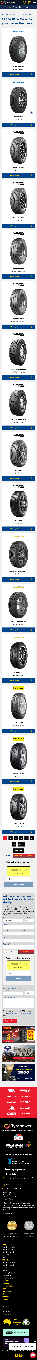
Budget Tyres (6, 1311)
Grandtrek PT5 (18, 824)
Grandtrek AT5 (18, 773)
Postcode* (6, 944)
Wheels (5, 1260)
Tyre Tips (5, 1257)
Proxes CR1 (18, 117)
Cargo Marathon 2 (18, 622)
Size (4, 918)
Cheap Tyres (6, 1314)
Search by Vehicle (8, 1247)
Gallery (5, 1296)
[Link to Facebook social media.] (16, 1355)
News (4, 1294)
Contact (5, 1283)
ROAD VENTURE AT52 (18, 369)
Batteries (5, 1270)
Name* (5, 924)
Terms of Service (26, 1013)
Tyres (4, 1244)
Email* (5, 937)
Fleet (4, 1288)
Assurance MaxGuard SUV (18, 571)
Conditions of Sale (26, 1350)
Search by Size (7, 1250)
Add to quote (14, 74)
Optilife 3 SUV (18, 672)
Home (5, 14)
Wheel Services (7, 1278)
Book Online (7, 1286)
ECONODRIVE (18, 723)
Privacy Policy (12, 1013)
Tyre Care (5, 1255)
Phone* (14, 931)
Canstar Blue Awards (9, 1309)
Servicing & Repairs (9, 1273)
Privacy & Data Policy (14, 1350)
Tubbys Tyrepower (20, 7)
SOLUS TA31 (19, 521)
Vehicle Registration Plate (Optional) (11, 989)
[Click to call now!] (25, 2)
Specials (5, 1281)
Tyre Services (6, 1275)
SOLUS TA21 (19, 470)
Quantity (27, 918)
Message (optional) (9, 997)
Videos (5, 1299)
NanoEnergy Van (18, 66)
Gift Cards (6, 1291)
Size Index (5, 1306)
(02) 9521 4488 (12, 1184)
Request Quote (10, 1021)
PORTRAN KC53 (18, 268)
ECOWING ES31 (18, 167)
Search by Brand (8, 1252)
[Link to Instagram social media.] (20, 1355)
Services (5, 1268)
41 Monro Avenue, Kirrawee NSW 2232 (19, 1179)
